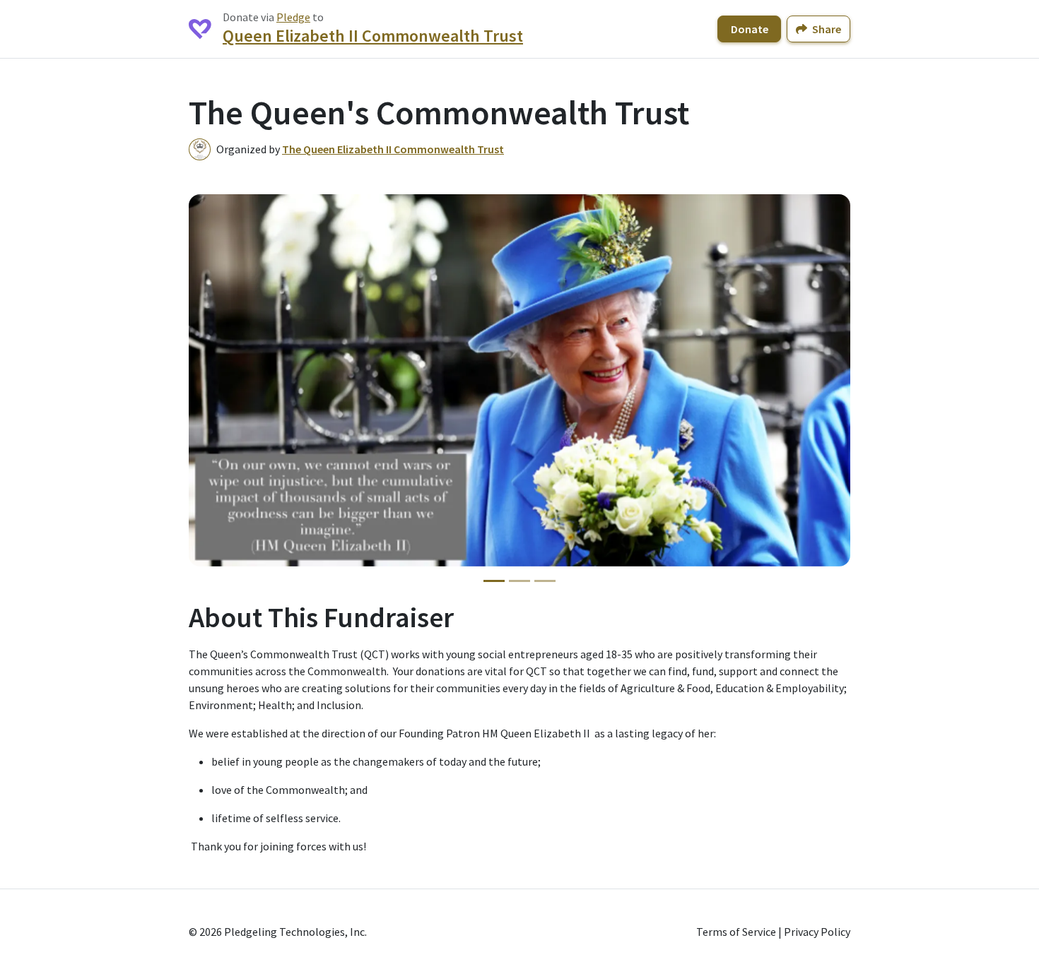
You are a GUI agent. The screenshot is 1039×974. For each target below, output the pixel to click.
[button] (211, 380)
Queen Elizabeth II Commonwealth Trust (373, 36)
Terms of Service (736, 932)
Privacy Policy (817, 932)
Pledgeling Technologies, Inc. (295, 932)
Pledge (293, 17)
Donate (749, 29)
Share (825, 29)
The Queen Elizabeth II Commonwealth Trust (393, 149)
